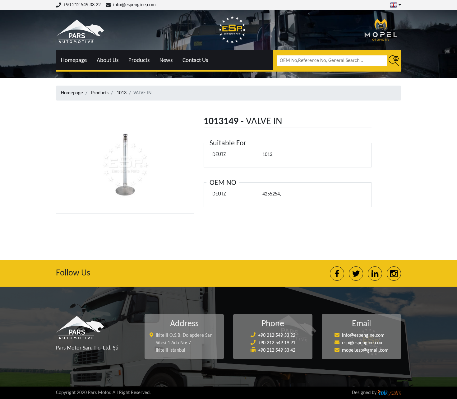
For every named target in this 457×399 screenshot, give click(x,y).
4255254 (271, 194)
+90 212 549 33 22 (82, 4)
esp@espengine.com (363, 342)
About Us (107, 60)
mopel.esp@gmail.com (365, 350)
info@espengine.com (134, 4)
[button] (395, 5)
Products (139, 60)
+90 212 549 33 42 (276, 350)
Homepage (74, 60)
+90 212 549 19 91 (276, 342)
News (166, 60)
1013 (122, 93)
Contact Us (195, 60)
